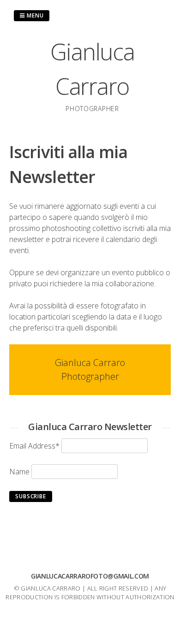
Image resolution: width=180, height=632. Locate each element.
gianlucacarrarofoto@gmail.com (90, 576)
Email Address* (34, 446)
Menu (34, 15)
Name (19, 472)
